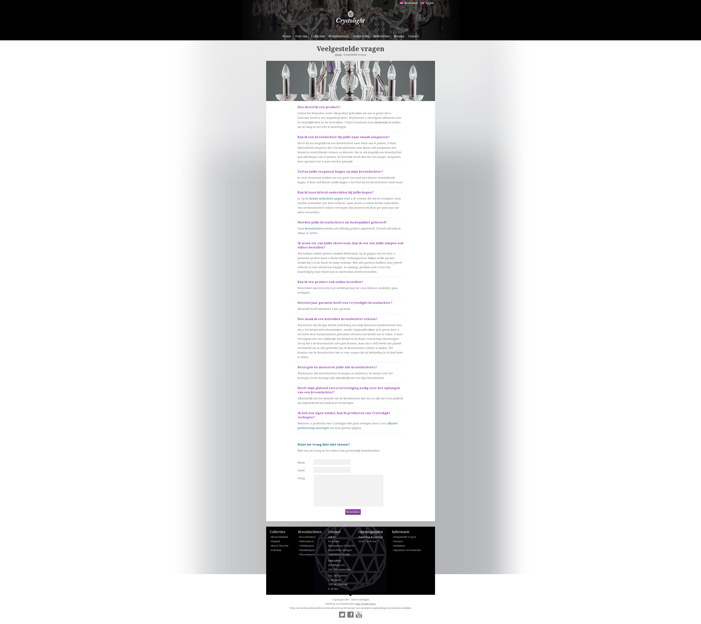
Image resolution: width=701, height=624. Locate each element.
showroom (381, 122)
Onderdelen (361, 36)
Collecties (318, 36)
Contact (413, 36)
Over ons (301, 36)
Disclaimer (399, 545)
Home (286, 36)
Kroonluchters (339, 36)
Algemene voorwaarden (407, 550)
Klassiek (275, 541)
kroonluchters (314, 228)
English (430, 3)
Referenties (382, 36)
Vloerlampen (306, 554)
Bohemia (276, 550)
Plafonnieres (306, 541)
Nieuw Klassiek (279, 537)
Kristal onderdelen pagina (326, 198)
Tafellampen (306, 545)
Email (301, 470)
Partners (398, 541)
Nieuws (399, 36)
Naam (301, 462)
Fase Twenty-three (365, 603)
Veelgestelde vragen (404, 537)
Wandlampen (307, 550)
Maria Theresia (279, 545)
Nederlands (411, 3)
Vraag (301, 478)
